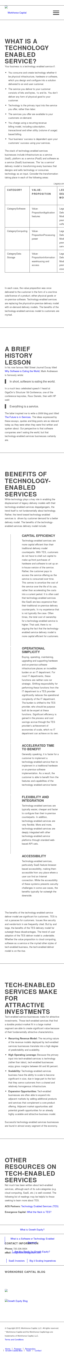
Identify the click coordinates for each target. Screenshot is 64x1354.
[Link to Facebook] (46, 1345)
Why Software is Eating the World (22, 371)
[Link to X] (35, 1345)
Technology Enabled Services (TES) (39, 1206)
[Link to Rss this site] (56, 1345)
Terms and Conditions (14, 1339)
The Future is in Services (18, 417)
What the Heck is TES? (39, 1212)
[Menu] (54, 13)
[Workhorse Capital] (26, 13)
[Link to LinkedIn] (40, 1345)
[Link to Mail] (51, 1345)
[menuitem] (54, 13)
